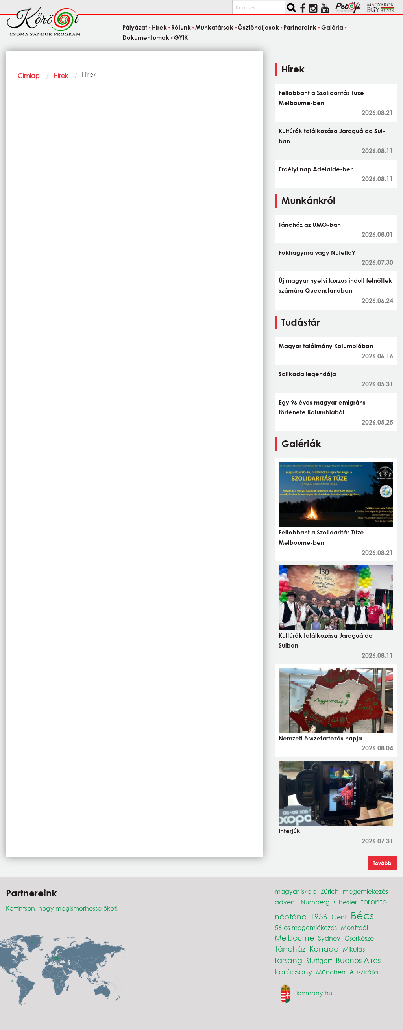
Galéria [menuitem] (332, 27)
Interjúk (289, 830)
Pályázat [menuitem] (134, 27)
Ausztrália (363, 972)
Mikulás (354, 949)
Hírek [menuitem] (159, 27)
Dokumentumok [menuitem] (145, 37)
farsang (288, 960)
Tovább (382, 863)
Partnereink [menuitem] (299, 27)
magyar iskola (296, 891)
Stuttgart (319, 960)
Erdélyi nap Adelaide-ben (316, 169)
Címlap (29, 75)
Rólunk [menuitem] (181, 27)
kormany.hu (314, 992)
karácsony (293, 971)
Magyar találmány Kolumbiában (326, 345)
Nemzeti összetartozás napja (320, 738)
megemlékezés (365, 891)
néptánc (290, 916)
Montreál (354, 927)
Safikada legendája (307, 373)
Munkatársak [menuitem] (214, 27)
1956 (318, 916)
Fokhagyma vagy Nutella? (317, 252)
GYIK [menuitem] (180, 37)
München (331, 972)
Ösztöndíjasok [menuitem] (258, 27)
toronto (374, 901)
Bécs (362, 915)
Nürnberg (315, 902)
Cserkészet (360, 938)
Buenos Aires (358, 960)
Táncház (290, 948)
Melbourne (294, 937)
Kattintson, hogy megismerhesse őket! (62, 908)
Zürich (330, 891)
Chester (345, 902)
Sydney (329, 938)
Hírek (61, 75)
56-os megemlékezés (306, 927)
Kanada (324, 948)
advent (286, 902)
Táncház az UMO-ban (310, 224)
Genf (339, 917)
